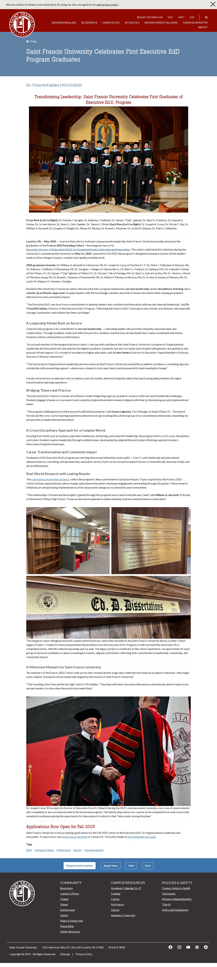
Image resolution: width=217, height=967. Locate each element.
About (203, 27)
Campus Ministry (195, 22)
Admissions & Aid (64, 22)
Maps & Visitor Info (71, 920)
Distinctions (64, 850)
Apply (181, 17)
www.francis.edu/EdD (74, 836)
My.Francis (117, 904)
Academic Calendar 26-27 (126, 888)
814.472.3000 (117, 947)
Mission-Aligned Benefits (177, 899)
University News (44, 850)
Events (64, 915)
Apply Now (110, 865)
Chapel (64, 899)
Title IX (166, 904)
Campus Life (111, 22)
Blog (33, 41)
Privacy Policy (84, 954)
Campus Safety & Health (176, 888)
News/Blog (67, 926)
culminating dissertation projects (50, 479)
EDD (29, 850)
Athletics (132, 22)
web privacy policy (107, 4)
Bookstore (66, 888)
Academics (89, 22)
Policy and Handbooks (175, 909)
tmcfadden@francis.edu (142, 836)
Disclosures (168, 893)
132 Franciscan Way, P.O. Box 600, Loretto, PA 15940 (73, 947)
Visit (170, 17)
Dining (64, 904)
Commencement (93, 850)
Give (191, 17)
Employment (67, 909)
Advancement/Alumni (160, 22)
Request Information (150, 17)
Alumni (77, 850)
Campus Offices (69, 893)
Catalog (115, 893)
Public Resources (70, 931)
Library (115, 909)
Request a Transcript (123, 915)
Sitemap (65, 954)
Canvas (115, 899)
